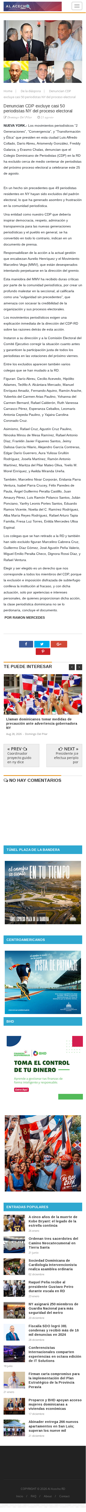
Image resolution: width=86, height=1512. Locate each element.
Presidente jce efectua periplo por (66, 757)
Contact (64, 1496)
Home (8, 91)
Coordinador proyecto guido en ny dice (19, 757)
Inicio (19, 1496)
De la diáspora (31, 91)
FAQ (33, 1496)
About (48, 1496)
